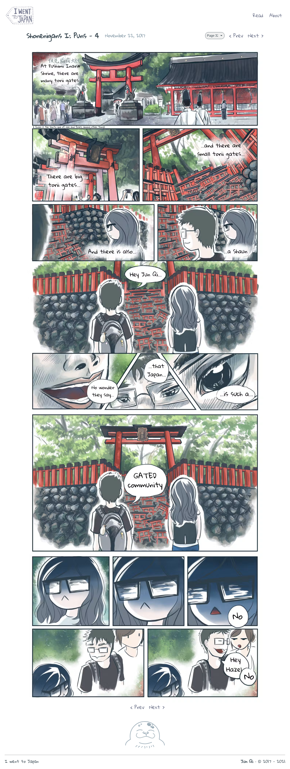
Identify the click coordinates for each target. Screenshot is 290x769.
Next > (255, 35)
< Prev (236, 35)
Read (258, 15)
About (275, 15)
